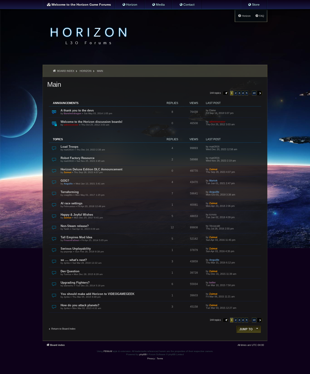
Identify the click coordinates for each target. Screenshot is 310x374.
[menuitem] (130, 4)
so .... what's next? (74, 260)
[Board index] (87, 35)
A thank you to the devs (77, 110)
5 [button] (246, 93)
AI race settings (71, 203)
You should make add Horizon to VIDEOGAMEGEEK (97, 294)
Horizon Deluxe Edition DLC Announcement (91, 169)
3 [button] (239, 93)
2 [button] (235, 93)
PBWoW (107, 351)
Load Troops (69, 146)
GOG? (65, 180)
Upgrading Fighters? (75, 282)
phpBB (143, 354)
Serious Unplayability (76, 248)
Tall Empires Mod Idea (76, 237)
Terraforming (70, 192)
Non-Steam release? (75, 226)
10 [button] (254, 93)
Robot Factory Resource (77, 158)
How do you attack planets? (80, 305)
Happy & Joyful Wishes (77, 214)
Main (54, 84)
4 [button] (243, 93)
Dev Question (70, 271)
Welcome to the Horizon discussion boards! (91, 121)
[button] (225, 93)
